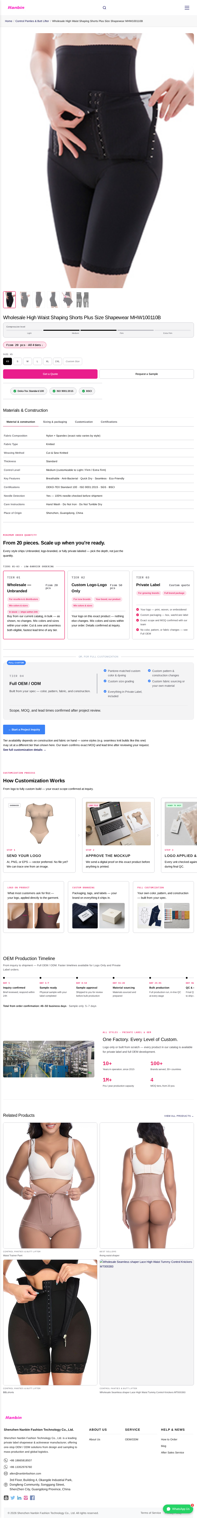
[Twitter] (12, 1497)
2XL (57, 361)
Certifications (109, 421)
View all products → (179, 1116)
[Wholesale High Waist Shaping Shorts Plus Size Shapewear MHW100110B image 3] (38, 299)
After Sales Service (172, 1452)
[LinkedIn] (19, 1497)
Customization (84, 421)
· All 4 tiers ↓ (24, 344)
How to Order (169, 1439)
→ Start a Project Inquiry (24, 729)
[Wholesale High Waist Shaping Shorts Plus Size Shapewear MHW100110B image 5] (68, 299)
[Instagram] (25, 1497)
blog (163, 1445)
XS (7, 361)
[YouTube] (6, 1497)
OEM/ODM (131, 1439)
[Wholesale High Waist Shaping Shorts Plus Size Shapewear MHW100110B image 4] (53, 299)
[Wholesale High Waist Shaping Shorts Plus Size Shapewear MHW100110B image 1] (9, 299)
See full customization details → (24, 749)
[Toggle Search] (104, 8)
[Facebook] (32, 1497)
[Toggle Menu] (187, 8)
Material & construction (21, 421)
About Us (94, 1439)
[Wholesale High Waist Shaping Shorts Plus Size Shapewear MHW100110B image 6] (82, 299)
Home (8, 21)
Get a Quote (50, 373)
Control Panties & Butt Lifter (32, 21)
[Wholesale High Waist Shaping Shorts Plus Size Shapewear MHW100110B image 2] (24, 299)
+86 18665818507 (21, 1460)
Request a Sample (146, 373)
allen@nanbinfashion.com (25, 1473)
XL (47, 361)
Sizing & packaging (55, 421)
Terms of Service (151, 1512)
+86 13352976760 (21, 1466)
